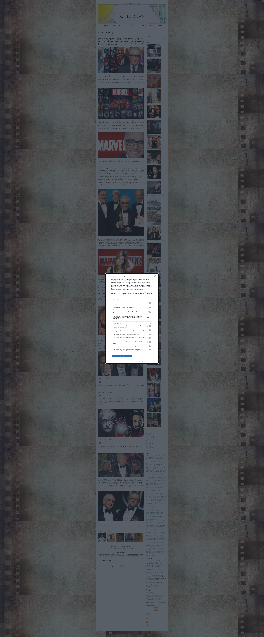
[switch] (149, 303)
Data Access (132, 361)
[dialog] (132, 318)
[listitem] (132, 300)
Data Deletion (124, 361)
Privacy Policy (140, 361)
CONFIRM (122, 356)
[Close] (155, 276)
